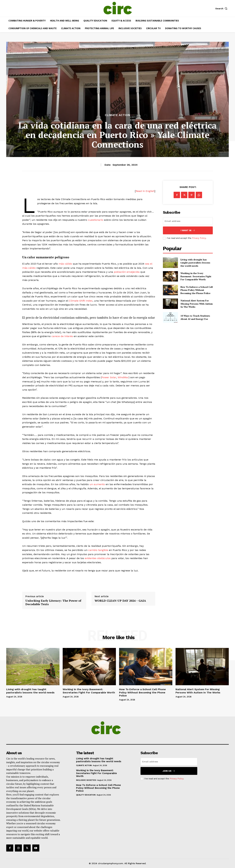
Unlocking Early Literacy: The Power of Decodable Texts (53, 602)
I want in (186, 230)
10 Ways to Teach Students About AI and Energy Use (195, 317)
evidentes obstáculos (98, 558)
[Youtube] (35, 848)
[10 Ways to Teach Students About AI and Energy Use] (170, 317)
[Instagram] (18, 848)
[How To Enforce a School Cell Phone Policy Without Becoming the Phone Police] (170, 290)
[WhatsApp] (199, 195)
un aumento (97, 484)
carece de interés (62, 336)
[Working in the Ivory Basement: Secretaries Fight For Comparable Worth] (170, 276)
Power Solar (109, 377)
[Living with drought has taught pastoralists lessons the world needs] (170, 262)
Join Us (167, 771)
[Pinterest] (191, 195)
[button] (222, 8)
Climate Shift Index (81, 300)
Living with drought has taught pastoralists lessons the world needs (195, 262)
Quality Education (86, 795)
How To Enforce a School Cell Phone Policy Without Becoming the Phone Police (196, 290)
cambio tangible (98, 550)
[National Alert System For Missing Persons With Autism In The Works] (170, 304)
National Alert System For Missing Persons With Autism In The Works (196, 303)
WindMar (123, 377)
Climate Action (117, 115)
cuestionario (95, 219)
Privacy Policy (199, 238)
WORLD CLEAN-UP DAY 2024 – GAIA (120, 600)
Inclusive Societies (86, 780)
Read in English (145, 191)
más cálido (65, 263)
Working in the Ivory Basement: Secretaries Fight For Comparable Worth (195, 276)
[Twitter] (184, 195)
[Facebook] (177, 195)
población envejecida (126, 271)
